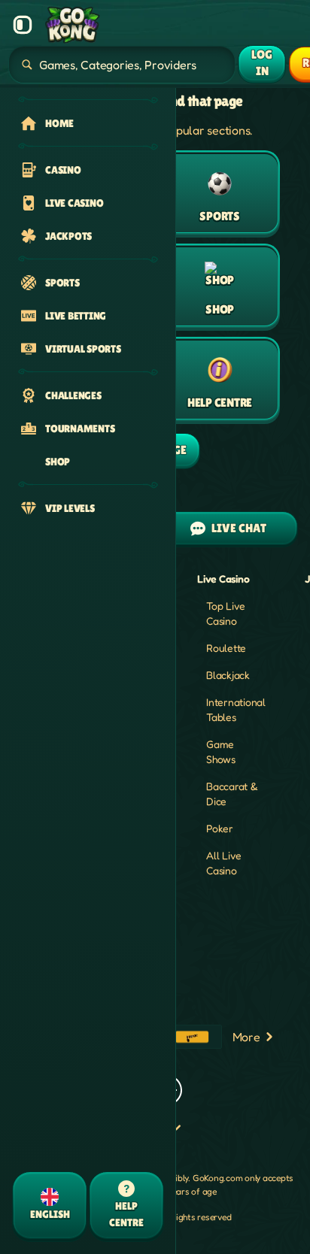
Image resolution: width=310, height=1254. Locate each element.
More (246, 1036)
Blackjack (228, 674)
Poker (219, 828)
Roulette (226, 647)
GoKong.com (218, 1177)
